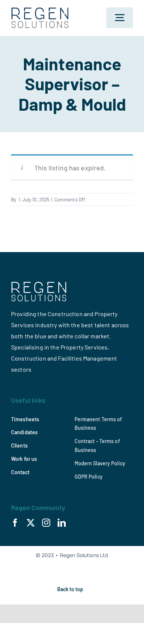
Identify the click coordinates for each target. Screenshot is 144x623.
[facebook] (15, 523)
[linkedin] (62, 523)
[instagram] (46, 523)
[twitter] (31, 523)
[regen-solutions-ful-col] (40, 11)
